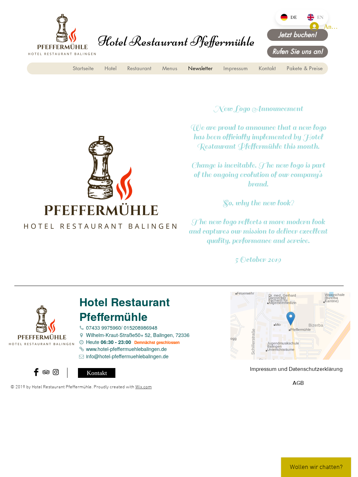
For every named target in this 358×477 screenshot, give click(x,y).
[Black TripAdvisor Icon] (46, 372)
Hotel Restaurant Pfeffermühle (176, 41)
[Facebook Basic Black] (36, 372)
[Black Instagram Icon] (56, 372)
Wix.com (143, 387)
